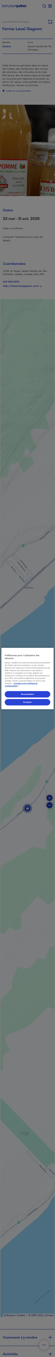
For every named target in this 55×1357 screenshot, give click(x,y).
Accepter (27, 702)
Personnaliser (27, 694)
